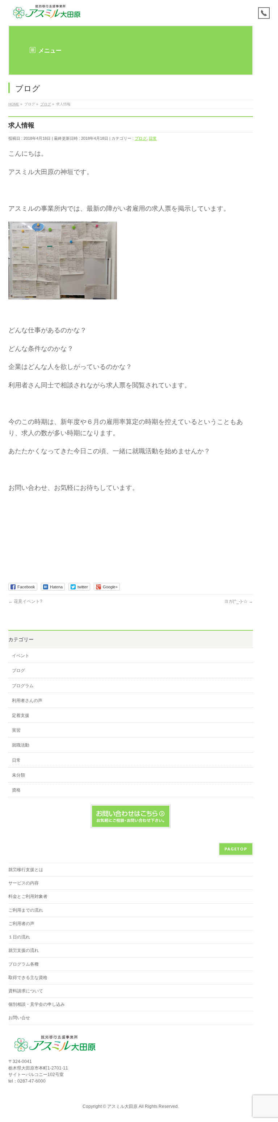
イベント (20, 655)
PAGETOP (235, 848)
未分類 (18, 775)
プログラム (23, 685)
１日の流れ (19, 937)
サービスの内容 (23, 883)
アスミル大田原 (122, 1106)
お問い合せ (19, 1017)
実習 (16, 730)
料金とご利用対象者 (27, 896)
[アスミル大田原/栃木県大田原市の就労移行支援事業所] (47, 12)
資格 (16, 790)
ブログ (141, 138)
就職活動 (20, 745)
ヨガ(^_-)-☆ (238, 601)
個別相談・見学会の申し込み (36, 1004)
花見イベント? (25, 601)
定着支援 (20, 715)
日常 (153, 138)
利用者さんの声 (27, 700)
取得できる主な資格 (27, 977)
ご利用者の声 (21, 923)
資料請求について (25, 990)
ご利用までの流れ (25, 910)
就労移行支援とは (25, 869)
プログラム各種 (23, 964)
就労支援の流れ (23, 950)
